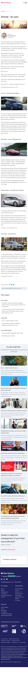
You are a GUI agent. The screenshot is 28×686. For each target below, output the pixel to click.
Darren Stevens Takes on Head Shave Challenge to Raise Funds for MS (11, 324)
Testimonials (4, 593)
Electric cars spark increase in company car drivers (14, 410)
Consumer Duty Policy (15, 640)
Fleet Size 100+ (18, 595)
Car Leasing (17, 600)
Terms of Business (22, 642)
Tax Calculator (4, 612)
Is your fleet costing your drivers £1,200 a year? (13, 496)
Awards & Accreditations (6, 595)
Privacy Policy (14, 642)
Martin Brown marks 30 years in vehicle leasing (12, 453)
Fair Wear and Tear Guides (6, 613)
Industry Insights (4, 607)
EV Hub (2, 608)
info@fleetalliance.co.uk (7, 582)
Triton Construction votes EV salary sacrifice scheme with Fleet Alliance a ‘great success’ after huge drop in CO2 (13, 311)
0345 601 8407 (11, 549)
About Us (3, 588)
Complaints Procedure (5, 640)
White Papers (4, 610)
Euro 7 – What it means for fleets (10, 320)
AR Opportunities (4, 592)
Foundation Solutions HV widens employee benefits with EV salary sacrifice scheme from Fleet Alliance (13, 304)
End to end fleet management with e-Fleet (12, 333)
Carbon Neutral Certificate (6, 615)
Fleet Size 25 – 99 (19, 593)
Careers (2, 590)
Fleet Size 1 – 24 (18, 592)
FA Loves (3, 597)
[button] (24, 2)
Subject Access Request (6, 642)
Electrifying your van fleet (8, 335)
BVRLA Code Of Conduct (14, 638)
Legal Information (4, 638)
